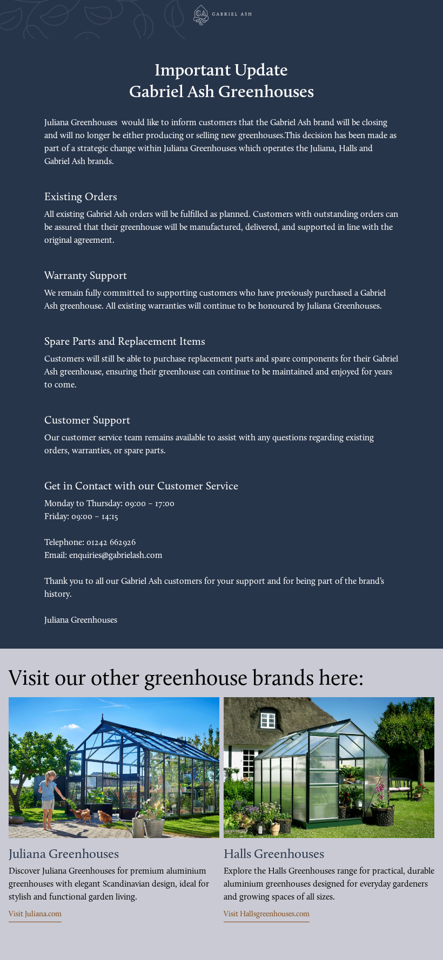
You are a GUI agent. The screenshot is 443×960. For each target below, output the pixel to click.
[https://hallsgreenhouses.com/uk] (329, 767)
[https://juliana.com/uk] (114, 767)
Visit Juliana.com (35, 914)
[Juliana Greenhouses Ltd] (221, 15)
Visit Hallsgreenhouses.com (267, 914)
